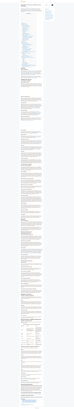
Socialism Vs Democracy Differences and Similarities (29, 400)
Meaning (24, 58)
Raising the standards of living (26, 28)
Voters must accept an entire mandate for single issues (29, 51)
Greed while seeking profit (26, 38)
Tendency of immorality (25, 55)
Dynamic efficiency (25, 30)
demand (31, 74)
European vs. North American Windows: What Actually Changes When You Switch (48, 11)
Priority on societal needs (26, 63)
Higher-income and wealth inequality (27, 34)
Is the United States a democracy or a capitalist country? (28, 65)
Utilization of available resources (26, 26)
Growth (23, 61)
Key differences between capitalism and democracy (28, 57)
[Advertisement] (28, 18)
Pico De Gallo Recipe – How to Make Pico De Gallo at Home (28, 404)
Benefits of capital (25, 62)
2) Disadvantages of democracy (25, 47)
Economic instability (25, 35)
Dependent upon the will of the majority (27, 48)
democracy (28, 9)
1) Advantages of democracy (25, 43)
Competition (24, 32)
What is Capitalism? (24, 23)
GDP (33, 119)
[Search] (52, 5)
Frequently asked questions (24, 64)
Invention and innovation (25, 33)
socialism (23, 378)
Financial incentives (25, 27)
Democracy (22, 41)
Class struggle (24, 40)
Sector (23, 59)
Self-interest (24, 31)
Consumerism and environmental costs (27, 37)
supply (34, 74)
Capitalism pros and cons (24, 24)
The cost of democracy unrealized (27, 49)
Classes (23, 60)
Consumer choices (25, 29)
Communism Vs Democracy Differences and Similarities (29, 401)
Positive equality (24, 45)
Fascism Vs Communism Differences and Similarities (29, 402)
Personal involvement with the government (28, 44)
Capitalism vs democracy (24, 52)
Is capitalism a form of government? (26, 66)
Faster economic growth (25, 46)
